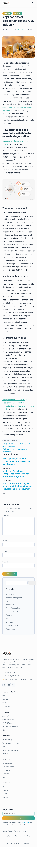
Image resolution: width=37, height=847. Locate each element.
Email (5, 551)
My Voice (9, 622)
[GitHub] (13, 685)
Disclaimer (18, 836)
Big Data (9, 601)
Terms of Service (20, 831)
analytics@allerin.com (12, 676)
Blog (3, 777)
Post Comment (10, 574)
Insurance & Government (10, 750)
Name (5, 541)
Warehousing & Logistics (10, 743)
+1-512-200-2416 (11, 672)
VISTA (4, 696)
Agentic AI (5, 716)
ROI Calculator (7, 763)
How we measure (8, 767)
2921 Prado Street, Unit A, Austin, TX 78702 (19, 679)
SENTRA (5, 699)
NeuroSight (6, 706)
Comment (6, 516)
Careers (5, 790)
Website (5, 562)
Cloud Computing (13, 608)
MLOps (4, 730)
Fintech (9, 615)
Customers (6, 770)
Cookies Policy (7, 836)
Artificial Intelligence (14, 598)
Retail (4, 746)
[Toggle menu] (32, 3)
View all (5, 753)
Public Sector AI (12, 626)
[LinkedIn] (9, 685)
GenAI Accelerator (8, 719)
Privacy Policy (25, 822)
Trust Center (6, 794)
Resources (5, 774)
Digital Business (12, 612)
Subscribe (18, 818)
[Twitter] (4, 685)
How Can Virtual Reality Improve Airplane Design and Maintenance (16, 461)
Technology (17, 13)
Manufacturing (7, 740)
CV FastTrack (7, 723)
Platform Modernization (10, 726)
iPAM (4, 703)
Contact (5, 797)
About (4, 787)
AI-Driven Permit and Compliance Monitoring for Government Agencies (15, 474)
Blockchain (7, 13)
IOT (7, 619)
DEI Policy (27, 836)
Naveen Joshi (20, 29)
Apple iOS (10, 594)
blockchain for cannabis (11, 440)
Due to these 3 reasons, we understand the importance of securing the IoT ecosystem (17, 486)
